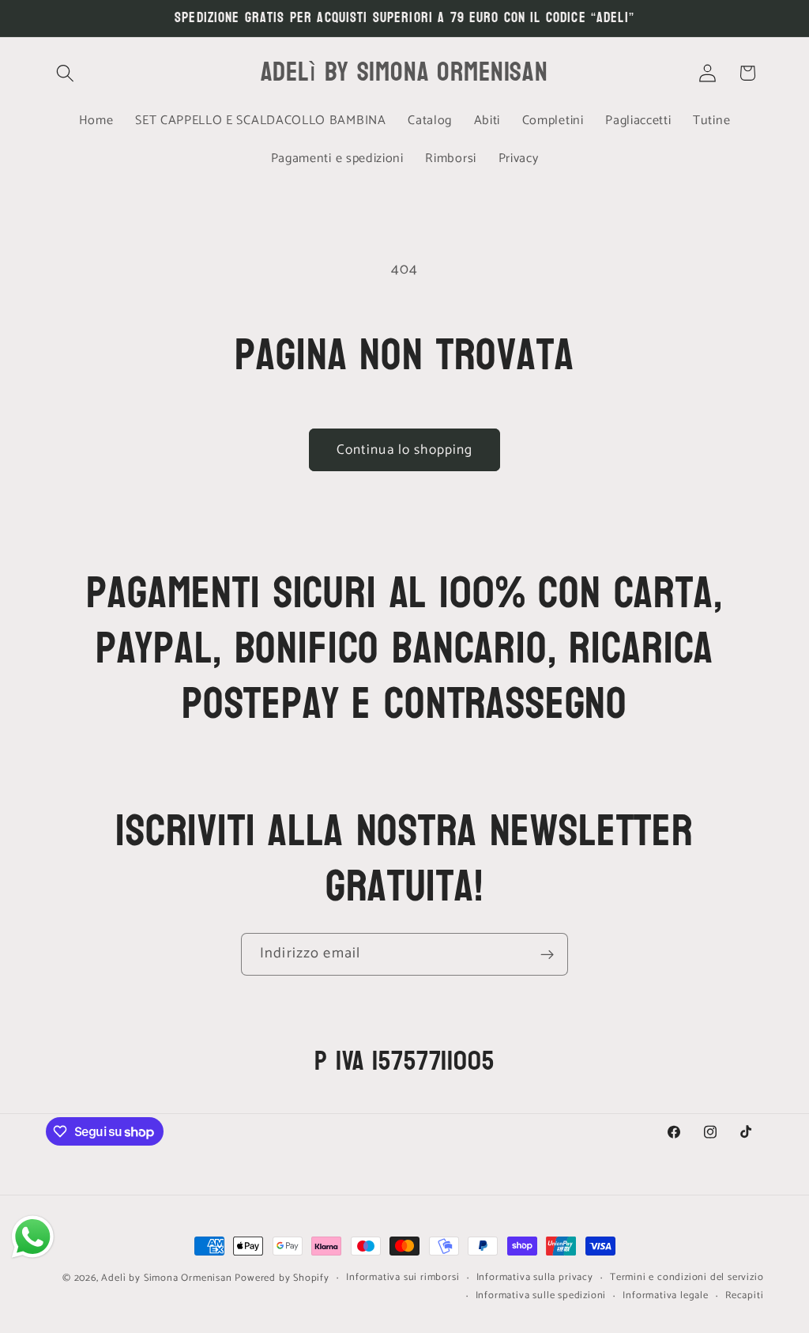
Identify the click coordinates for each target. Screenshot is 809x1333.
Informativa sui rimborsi (402, 1278)
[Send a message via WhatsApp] (33, 1237)
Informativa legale (666, 1296)
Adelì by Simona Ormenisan (168, 1278)
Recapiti (744, 1296)
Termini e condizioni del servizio (687, 1278)
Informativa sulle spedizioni (541, 1296)
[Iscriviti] (547, 954)
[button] (66, 73)
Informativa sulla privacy (534, 1278)
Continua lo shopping (405, 450)
